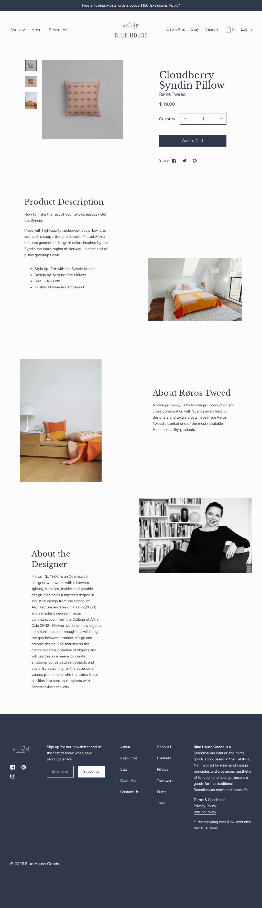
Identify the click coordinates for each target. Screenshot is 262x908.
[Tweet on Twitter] (184, 160)
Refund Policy (205, 812)
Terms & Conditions (209, 799)
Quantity (167, 118)
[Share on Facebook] (174, 160)
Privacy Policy (205, 806)
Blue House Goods (42, 863)
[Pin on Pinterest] (194, 160)
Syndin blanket (84, 268)
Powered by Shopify (24, 873)
